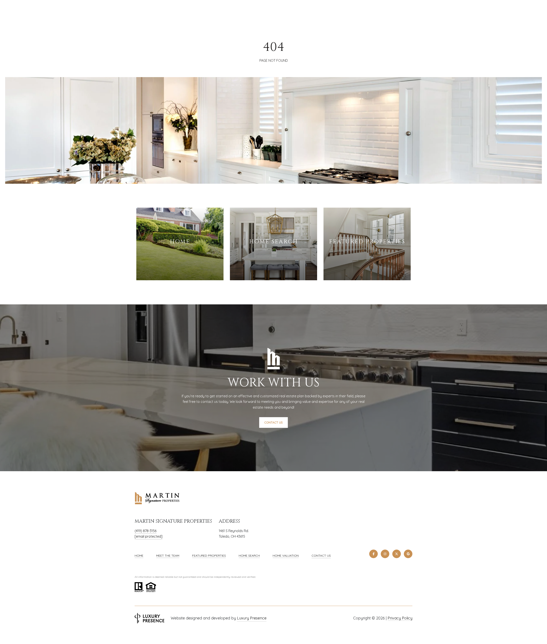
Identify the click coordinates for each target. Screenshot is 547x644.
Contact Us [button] (273, 422)
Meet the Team (167, 555)
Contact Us (321, 555)
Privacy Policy (400, 618)
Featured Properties (209, 555)
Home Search (249, 555)
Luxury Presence (251, 618)
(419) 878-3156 (145, 531)
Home (139, 555)
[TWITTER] (396, 554)
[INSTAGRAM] (385, 554)
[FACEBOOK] (373, 554)
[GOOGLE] (408, 554)
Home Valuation (286, 555)
